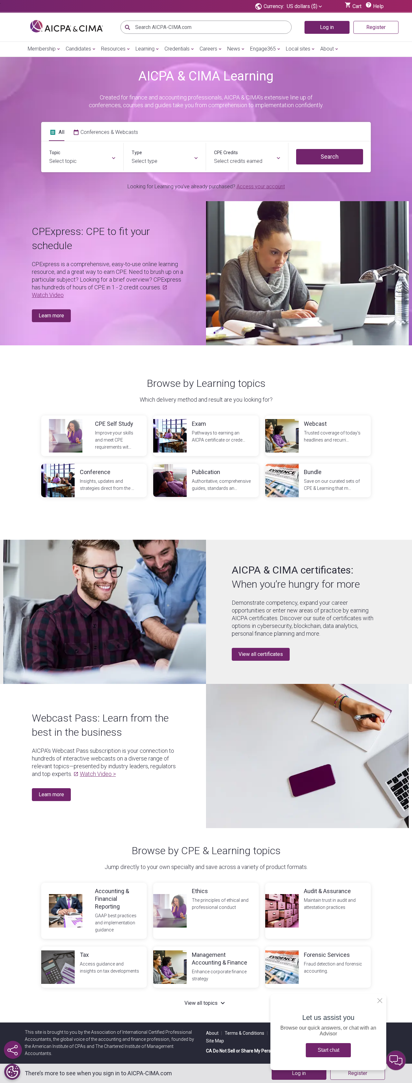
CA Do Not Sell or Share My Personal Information (255, 1050)
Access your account (261, 186)
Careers (208, 49)
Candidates (78, 49)
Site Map (215, 1040)
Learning (145, 49)
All (61, 132)
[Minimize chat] (396, 1060)
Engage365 (263, 49)
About (327, 49)
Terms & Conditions (246, 1033)
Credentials (177, 49)
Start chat (328, 1050)
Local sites (298, 49)
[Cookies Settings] (12, 1072)
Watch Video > (98, 773)
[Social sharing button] (13, 1050)
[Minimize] (380, 1000)
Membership (42, 49)
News (233, 49)
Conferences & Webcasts (109, 132)
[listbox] (304, 6)
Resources (113, 49)
